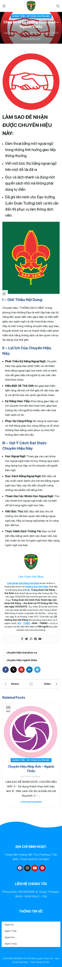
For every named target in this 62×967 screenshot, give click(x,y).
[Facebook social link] (5, 669)
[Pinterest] (35, 639)
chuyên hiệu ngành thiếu (22, 660)
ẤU (19, 623)
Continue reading (31, 802)
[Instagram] (31, 639)
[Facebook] (22, 639)
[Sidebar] (4, 294)
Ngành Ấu (9, 924)
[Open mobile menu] (4, 6)
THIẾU (26, 623)
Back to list (31, 684)
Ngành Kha (10, 937)
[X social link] (13, 669)
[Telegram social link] (37, 669)
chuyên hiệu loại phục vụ (22, 652)
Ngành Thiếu (18, 16)
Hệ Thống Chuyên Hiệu (38, 16)
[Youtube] (39, 639)
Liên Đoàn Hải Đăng (16, 32)
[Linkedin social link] (29, 669)
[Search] (58, 6)
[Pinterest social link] (21, 669)
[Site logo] (31, 5)
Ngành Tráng (11, 944)
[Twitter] (26, 639)
